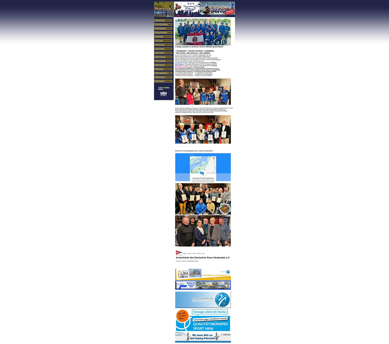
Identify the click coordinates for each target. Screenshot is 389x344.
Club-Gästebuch (161, 73)
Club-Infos (159, 41)
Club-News (159, 37)
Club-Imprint (159, 81)
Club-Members (160, 28)
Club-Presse (160, 45)
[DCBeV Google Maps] (203, 182)
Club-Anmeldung (161, 24)
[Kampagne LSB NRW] (203, 280)
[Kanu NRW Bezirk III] (203, 289)
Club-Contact (160, 77)
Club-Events (159, 20)
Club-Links (159, 69)
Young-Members (161, 33)
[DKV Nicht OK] (203, 261)
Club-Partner (160, 65)
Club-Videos (159, 53)
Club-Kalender (160, 61)
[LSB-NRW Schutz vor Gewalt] (203, 307)
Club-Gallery (160, 49)
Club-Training (160, 57)
